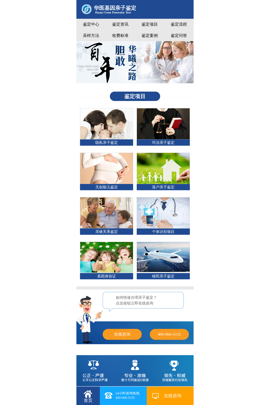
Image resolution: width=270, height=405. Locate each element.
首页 (88, 400)
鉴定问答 (179, 35)
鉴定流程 (179, 24)
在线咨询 (122, 334)
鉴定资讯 (120, 24)
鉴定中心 (91, 24)
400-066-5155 (169, 334)
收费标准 (120, 35)
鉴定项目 (150, 24)
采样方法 (91, 35)
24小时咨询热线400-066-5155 (127, 395)
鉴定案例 (150, 35)
